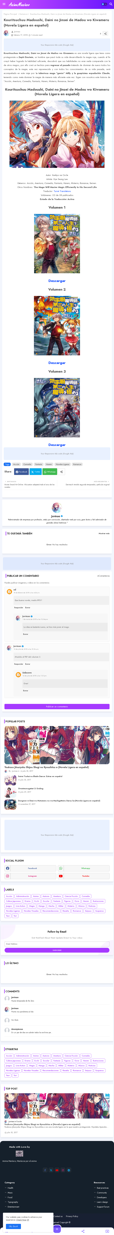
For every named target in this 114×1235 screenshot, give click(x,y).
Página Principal (10, 14)
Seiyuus (88, 910)
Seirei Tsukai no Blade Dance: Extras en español (40, 776)
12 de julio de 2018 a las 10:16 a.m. (26, 649)
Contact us (57, 1216)
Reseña (66, 910)
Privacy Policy (72, 1216)
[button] (104, 4)
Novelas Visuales (31, 910)
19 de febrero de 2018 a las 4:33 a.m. (27, 592)
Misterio (71, 906)
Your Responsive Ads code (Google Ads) (57, 45)
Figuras (67, 901)
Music (10, 1192)
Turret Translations (62, 191)
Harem (49, 464)
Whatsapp (51, 471)
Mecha (51, 906)
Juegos (9, 906)
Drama (27, 901)
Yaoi (8, 915)
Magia (32, 906)
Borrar (27, 607)
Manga (42, 906)
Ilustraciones (98, 901)
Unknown (27, 672)
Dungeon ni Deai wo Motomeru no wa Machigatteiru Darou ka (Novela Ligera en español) (59, 800)
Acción (16, 464)
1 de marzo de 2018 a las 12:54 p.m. (35, 619)
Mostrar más (104, 533)
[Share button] (61, 471)
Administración (22, 896)
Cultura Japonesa (13, 901)
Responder (18, 607)
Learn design (102, 1202)
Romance (23, 14)
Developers (102, 1197)
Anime (36, 896)
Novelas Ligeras (62, 464)
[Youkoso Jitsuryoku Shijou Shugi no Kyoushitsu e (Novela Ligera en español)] (57, 745)
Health (10, 1187)
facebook (32, 868)
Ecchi (36, 901)
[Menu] (4, 4)
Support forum (103, 1206)
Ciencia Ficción (71, 896)
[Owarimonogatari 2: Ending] (10, 792)
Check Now (21, 1219)
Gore (77, 901)
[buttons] (45, 1170)
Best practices (103, 1187)
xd (15, 589)
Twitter (37, 471)
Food (10, 1197)
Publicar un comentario (57, 706)
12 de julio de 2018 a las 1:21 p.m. (35, 675)
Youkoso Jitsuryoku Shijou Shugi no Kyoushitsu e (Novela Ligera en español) (46, 767)
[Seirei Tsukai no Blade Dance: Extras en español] (10, 780)
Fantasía (38, 464)
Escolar (46, 901)
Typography (13, 1202)
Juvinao (55, 516)
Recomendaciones (51, 910)
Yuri (15, 915)
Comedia (27, 464)
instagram (32, 876)
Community (102, 1192)
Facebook (23, 471)
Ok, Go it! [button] (13, 1226)
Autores (46, 896)
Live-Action (20, 906)
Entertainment (13, 1206)
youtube (85, 876)
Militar (61, 906)
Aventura (57, 896)
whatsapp (85, 868)
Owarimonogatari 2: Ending (30, 788)
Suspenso (99, 910)
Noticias (91, 906)
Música (81, 906)
